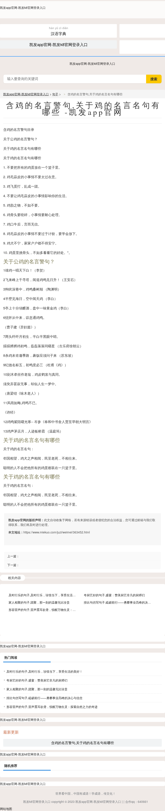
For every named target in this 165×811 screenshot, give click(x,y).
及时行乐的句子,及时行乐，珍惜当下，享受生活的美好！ (47, 595)
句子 (55, 94)
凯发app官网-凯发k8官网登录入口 (23, 7)
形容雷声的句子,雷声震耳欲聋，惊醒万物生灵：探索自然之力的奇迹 (54, 609)
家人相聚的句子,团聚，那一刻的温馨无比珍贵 (39, 602)
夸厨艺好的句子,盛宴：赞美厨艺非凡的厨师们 (114, 595)
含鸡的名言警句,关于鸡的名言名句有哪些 (82, 742)
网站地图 (6, 808)
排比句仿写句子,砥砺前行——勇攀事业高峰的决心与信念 (122, 602)
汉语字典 (58, 31)
